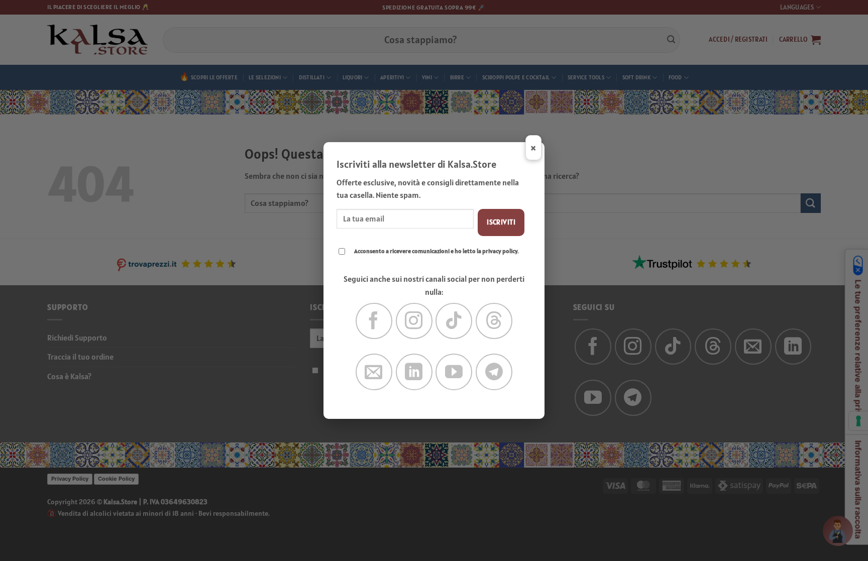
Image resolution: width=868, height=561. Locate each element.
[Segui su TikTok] (454, 321)
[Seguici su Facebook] (374, 321)
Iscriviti (501, 222)
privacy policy (499, 251)
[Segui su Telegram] (494, 372)
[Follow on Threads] (494, 321)
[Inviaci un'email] (374, 372)
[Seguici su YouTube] (454, 372)
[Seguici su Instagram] (414, 321)
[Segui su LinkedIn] (414, 372)
